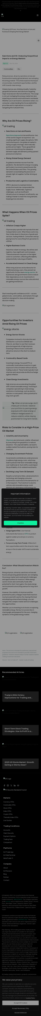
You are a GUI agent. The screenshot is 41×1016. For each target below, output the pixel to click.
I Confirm (20, 523)
